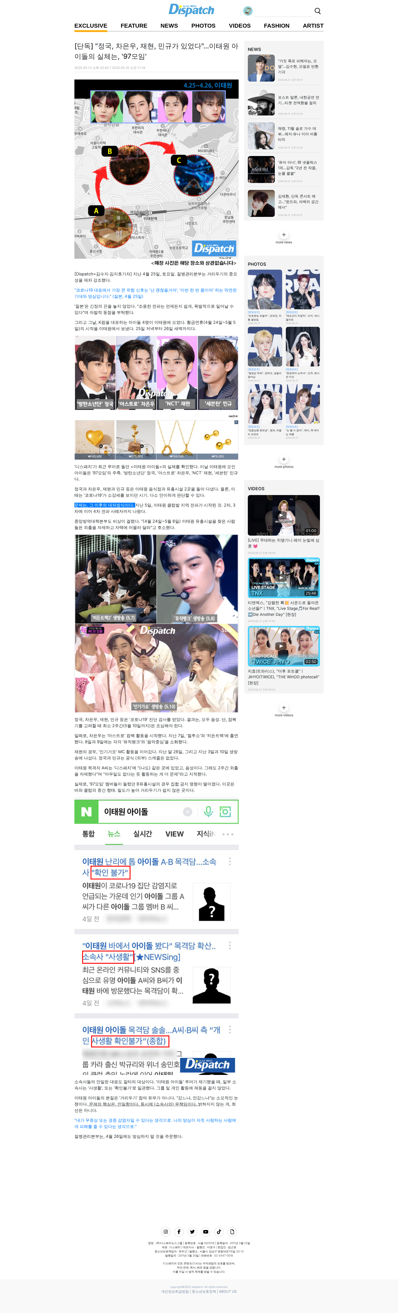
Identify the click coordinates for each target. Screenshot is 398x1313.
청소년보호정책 (204, 1291)
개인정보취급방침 (175, 1291)
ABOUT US (228, 1291)
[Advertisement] (155, 1182)
